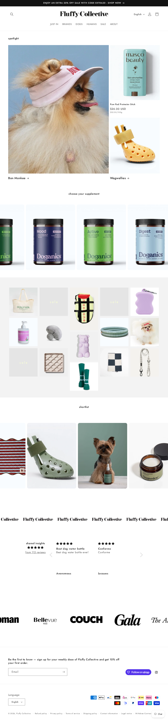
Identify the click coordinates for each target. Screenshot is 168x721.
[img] (35, 547)
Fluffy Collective (23, 713)
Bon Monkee (17, 178)
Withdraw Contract (143, 713)
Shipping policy (90, 713)
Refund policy (41, 713)
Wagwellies (118, 178)
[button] (11, 14)
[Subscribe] (63, 672)
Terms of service (73, 713)
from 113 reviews (35, 552)
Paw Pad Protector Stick (122, 104)
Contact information (109, 713)
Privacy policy (56, 713)
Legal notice (126, 713)
